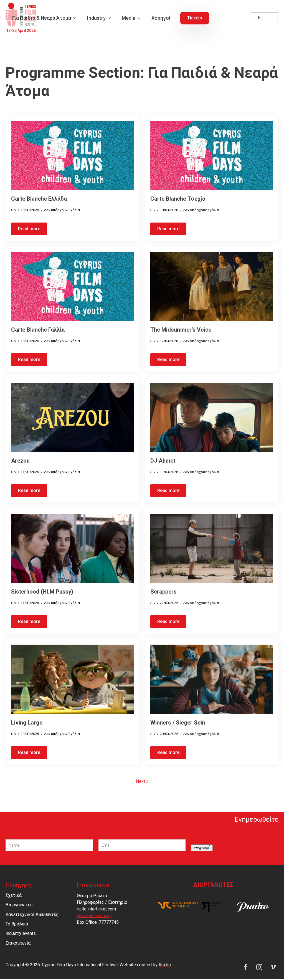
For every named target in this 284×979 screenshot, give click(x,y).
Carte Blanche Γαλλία (38, 329)
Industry (96, 18)
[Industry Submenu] (111, 18)
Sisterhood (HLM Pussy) (42, 591)
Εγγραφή (202, 847)
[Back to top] (270, 965)
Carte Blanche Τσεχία (177, 198)
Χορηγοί (161, 18)
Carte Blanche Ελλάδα (39, 198)
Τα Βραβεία (17, 924)
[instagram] (259, 967)
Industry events (21, 933)
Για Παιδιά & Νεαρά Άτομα (41, 18)
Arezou (20, 460)
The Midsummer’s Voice (180, 329)
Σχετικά (14, 895)
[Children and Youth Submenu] (76, 18)
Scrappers (163, 591)
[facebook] (245, 967)
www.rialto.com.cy (94, 915)
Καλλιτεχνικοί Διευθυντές (32, 914)
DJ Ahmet (162, 460)
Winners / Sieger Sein (177, 722)
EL (260, 17)
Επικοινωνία (18, 943)
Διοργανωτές (19, 904)
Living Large (26, 722)
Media (128, 18)
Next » (142, 781)
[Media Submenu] (140, 18)
